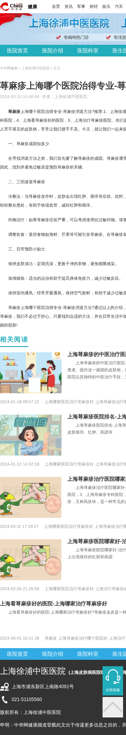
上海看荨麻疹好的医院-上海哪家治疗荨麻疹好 (53, 604)
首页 (56, 6)
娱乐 (106, 6)
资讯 (68, 6)
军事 (81, 6)
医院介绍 (52, 51)
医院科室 (87, 51)
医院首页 (17, 51)
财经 (94, 6)
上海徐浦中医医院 (71, 96)
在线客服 (113, 690)
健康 (32, 6)
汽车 (119, 6)
